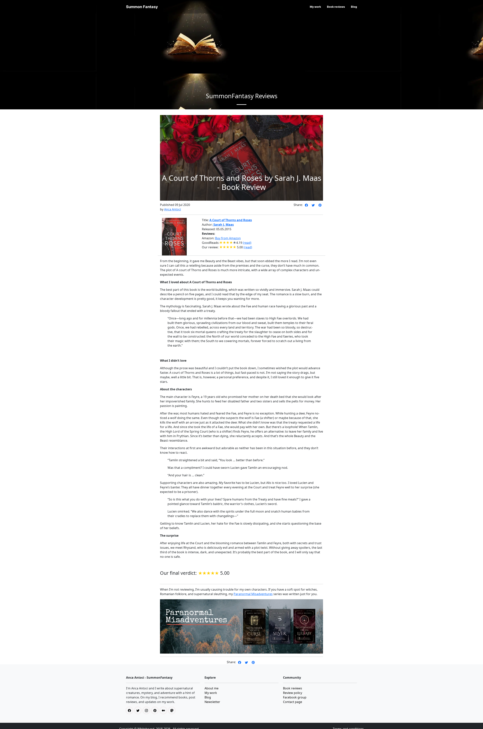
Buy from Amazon (228, 238)
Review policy (292, 693)
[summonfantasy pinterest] (156, 710)
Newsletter (212, 702)
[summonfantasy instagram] (147, 710)
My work (315, 6)
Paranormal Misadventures (253, 594)
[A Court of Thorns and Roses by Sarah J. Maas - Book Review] (306, 204)
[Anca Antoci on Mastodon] (172, 710)
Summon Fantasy (142, 7)
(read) (247, 243)
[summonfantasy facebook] (130, 710)
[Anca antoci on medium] (164, 710)
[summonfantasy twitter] (139, 710)
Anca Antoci (172, 209)
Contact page (292, 702)
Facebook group (294, 697)
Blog (354, 6)
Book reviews (336, 6)
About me (211, 688)
